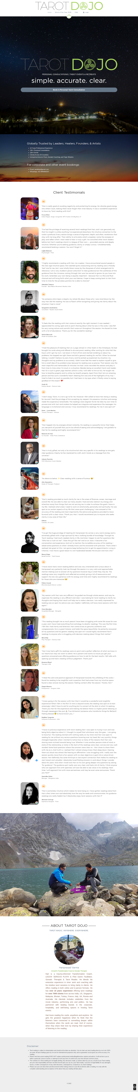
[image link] (69, 16)
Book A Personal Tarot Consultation (69, 90)
